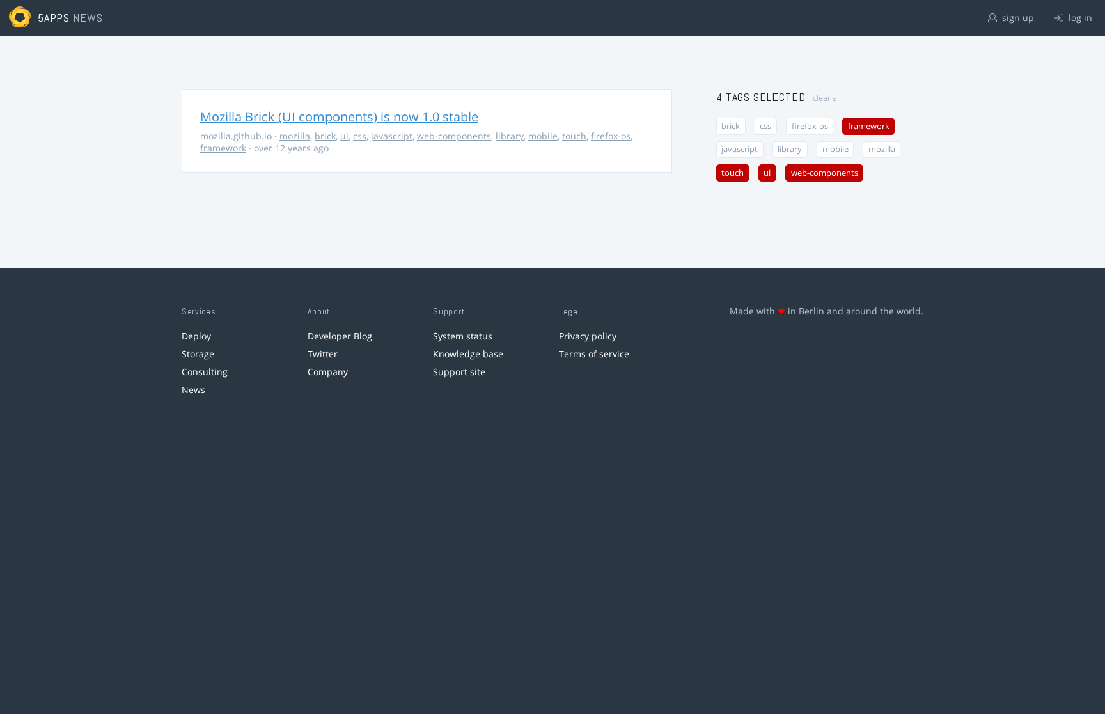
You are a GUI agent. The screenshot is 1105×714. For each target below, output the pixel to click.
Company (328, 372)
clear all (827, 98)
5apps (54, 17)
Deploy (196, 336)
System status (462, 336)
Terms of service (594, 354)
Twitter (323, 354)
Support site (459, 372)
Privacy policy (587, 336)
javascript (391, 136)
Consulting (205, 372)
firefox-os (611, 136)
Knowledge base (468, 354)
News (193, 390)
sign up (1016, 18)
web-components (454, 136)
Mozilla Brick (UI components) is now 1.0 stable (339, 116)
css (359, 136)
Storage (198, 354)
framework (223, 148)
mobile (543, 136)
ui (344, 136)
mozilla (294, 136)
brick (325, 136)
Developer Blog (340, 336)
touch (574, 136)
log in (1079, 18)
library (510, 136)
